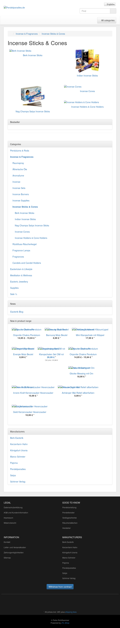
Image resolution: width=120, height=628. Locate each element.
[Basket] (87, 20)
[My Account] (94, 20)
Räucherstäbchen (70, 522)
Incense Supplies (20, 200)
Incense (16, 181)
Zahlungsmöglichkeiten (14, 552)
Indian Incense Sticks (87, 75)
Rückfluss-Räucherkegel (24, 244)
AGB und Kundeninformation (16, 512)
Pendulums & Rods (19, 150)
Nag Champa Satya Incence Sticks (33, 111)
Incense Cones (87, 91)
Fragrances (18, 256)
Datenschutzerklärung (13, 507)
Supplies (14, 287)
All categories (107, 20)
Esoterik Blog (16, 311)
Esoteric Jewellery (19, 281)
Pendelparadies (18, 469)
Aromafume (18, 175)
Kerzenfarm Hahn (19, 444)
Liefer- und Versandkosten (15, 547)
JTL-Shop (65, 622)
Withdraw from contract (60, 586)
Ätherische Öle (19, 169)
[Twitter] (75, 603)
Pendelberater (68, 512)
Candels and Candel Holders (26, 262)
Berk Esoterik (16, 437)
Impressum (8, 517)
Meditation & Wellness (21, 275)
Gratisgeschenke (69, 517)
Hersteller (66, 528)
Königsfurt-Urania (19, 450)
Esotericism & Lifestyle (21, 269)
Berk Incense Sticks (32, 55)
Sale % (13, 294)
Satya (13, 475)
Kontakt (7, 542)
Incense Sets (18, 188)
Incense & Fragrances (21, 156)
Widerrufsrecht (10, 522)
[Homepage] (11, 33)
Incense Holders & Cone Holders (87, 106)
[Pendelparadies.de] (21, 7)
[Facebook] (70, 603)
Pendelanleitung (69, 507)
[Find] (113, 10)
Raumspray (18, 163)
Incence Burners (20, 194)
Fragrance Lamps (21, 250)
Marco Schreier (17, 456)
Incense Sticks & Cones (25, 206)
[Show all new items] (109, 321)
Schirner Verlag (17, 481)
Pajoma (14, 462)
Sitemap (7, 557)
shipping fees (71, 612)
